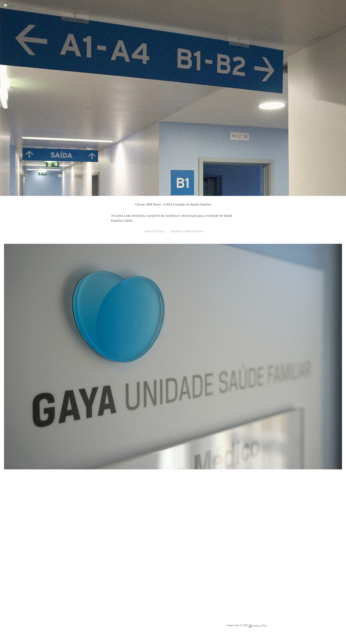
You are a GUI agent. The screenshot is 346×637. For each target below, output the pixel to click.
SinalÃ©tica (155, 231)
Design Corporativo (187, 231)
